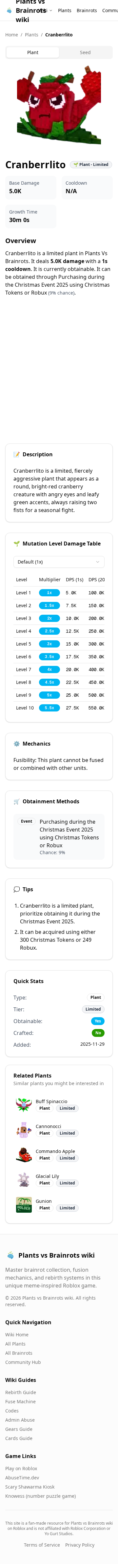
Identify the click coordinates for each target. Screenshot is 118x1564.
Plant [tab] (32, 52)
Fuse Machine (20, 1401)
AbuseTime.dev (22, 1477)
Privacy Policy (79, 1545)
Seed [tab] (85, 52)
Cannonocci (48, 1126)
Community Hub (23, 1362)
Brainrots (87, 10)
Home (11, 34)
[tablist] (59, 52)
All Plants (15, 1344)
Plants (64, 10)
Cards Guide (18, 1438)
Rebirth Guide (20, 1392)
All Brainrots (18, 1353)
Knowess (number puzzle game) (40, 1496)
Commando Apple (55, 1151)
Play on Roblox (21, 1468)
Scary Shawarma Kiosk (29, 1487)
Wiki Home (17, 1334)
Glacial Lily (47, 1176)
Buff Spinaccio (51, 1101)
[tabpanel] (59, 106)
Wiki (43, 10)
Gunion (44, 1201)
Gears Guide (18, 1429)
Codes (12, 1411)
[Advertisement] (59, 374)
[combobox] (59, 562)
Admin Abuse (20, 1420)
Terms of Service (42, 1545)
